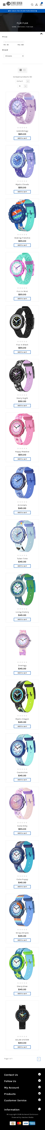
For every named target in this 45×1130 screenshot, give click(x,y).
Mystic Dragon (22, 719)
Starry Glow (22, 986)
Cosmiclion (22, 772)
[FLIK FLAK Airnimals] (22, 482)
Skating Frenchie (22, 238)
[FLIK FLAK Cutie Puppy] (22, 856)
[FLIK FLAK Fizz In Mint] (22, 268)
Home (14, 27)
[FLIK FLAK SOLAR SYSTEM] (22, 1017)
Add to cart (22, 138)
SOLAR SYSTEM (22, 1040)
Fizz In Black (22, 345)
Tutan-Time (22, 558)
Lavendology (22, 131)
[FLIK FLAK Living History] (22, 589)
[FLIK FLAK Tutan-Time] (22, 536)
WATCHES (21, 27)
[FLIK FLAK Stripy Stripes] (22, 910)
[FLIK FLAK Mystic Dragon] (22, 696)
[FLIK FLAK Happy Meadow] (22, 429)
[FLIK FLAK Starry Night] (22, 375)
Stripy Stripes (22, 933)
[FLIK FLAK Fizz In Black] (22, 322)
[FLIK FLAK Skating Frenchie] (22, 215)
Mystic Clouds (22, 184)
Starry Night (22, 398)
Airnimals (22, 505)
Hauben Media (27, 1117)
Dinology (22, 665)
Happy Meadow (22, 451)
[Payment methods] (13, 1123)
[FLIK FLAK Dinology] (22, 643)
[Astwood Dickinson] (14, 3)
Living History (22, 612)
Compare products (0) (22, 77)
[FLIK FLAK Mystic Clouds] (22, 161)
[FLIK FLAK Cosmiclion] (22, 749)
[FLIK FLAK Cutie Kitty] (22, 803)
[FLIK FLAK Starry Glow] (22, 963)
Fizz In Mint (22, 291)
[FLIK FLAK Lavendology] (22, 108)
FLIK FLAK (30, 27)
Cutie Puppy (22, 879)
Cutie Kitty (22, 826)
